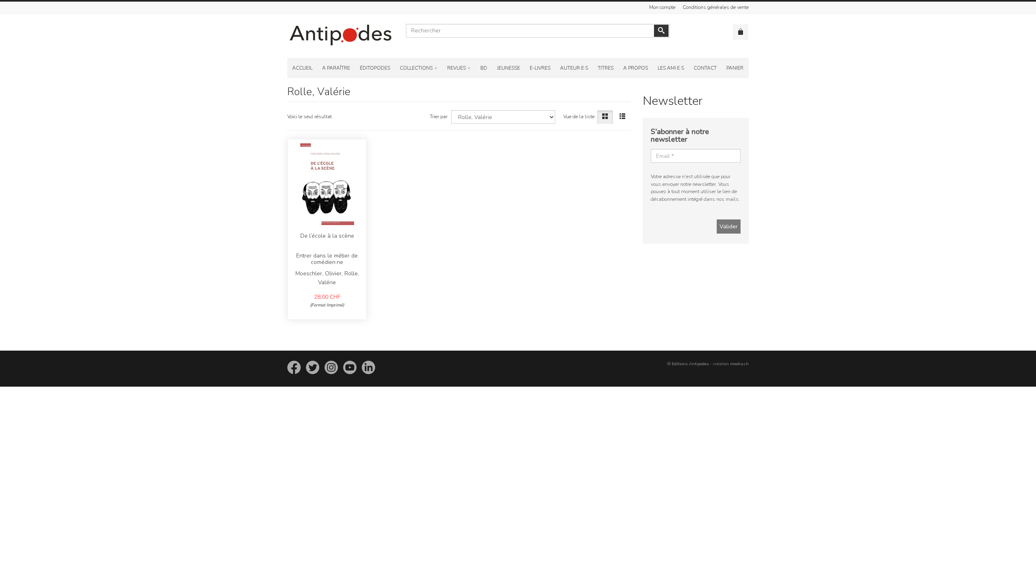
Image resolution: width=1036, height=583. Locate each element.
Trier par (439, 116)
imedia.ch (739, 364)
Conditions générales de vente (716, 7)
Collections (416, 68)
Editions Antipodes (690, 364)
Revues (456, 68)
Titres (606, 68)
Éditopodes (375, 68)
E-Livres (540, 68)
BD (483, 68)
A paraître (336, 68)
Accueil (302, 68)
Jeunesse (508, 68)
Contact (705, 68)
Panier (734, 68)
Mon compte (662, 7)
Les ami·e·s (671, 68)
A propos (635, 68)
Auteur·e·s (574, 68)
